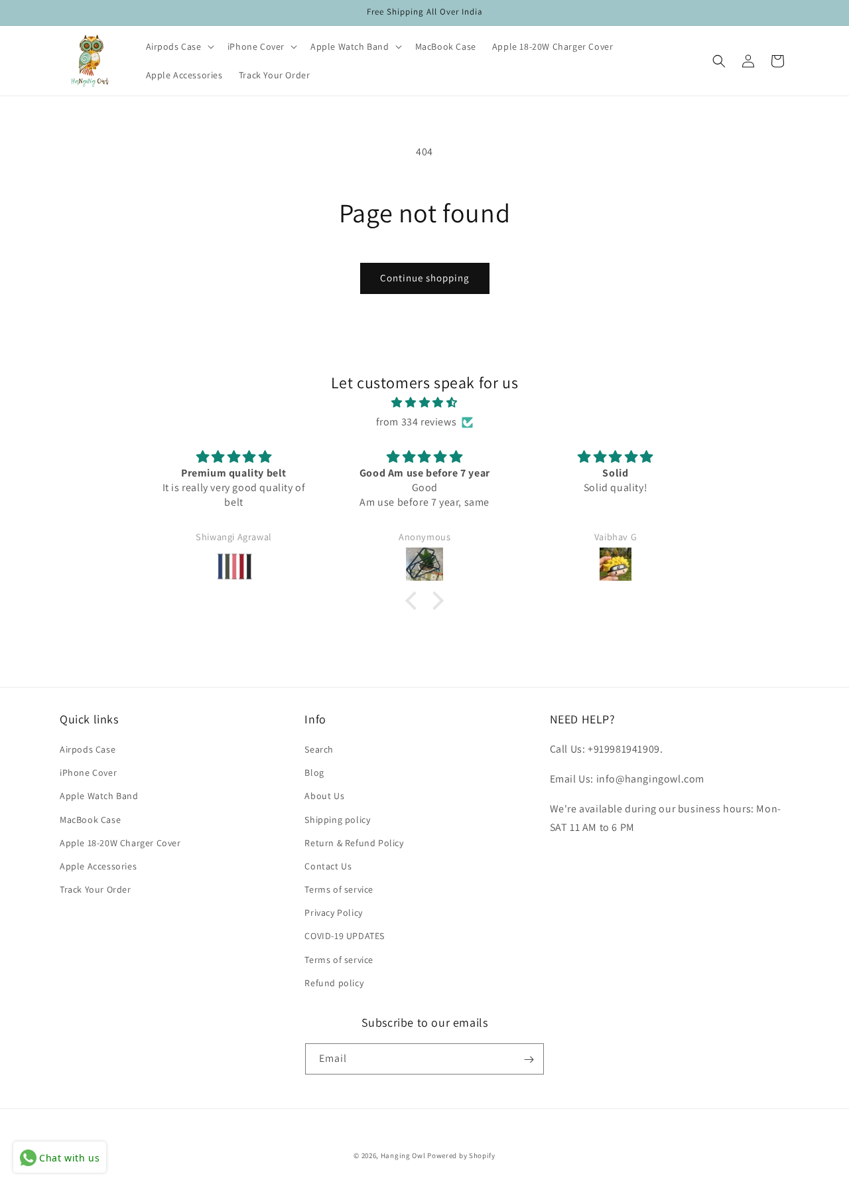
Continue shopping (425, 277)
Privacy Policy (333, 913)
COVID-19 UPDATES (344, 936)
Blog (314, 772)
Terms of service (338, 889)
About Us (324, 796)
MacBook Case (90, 820)
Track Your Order (95, 889)
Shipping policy (337, 820)
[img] (424, 403)
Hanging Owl (404, 1155)
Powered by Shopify (461, 1155)
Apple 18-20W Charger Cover (120, 843)
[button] (179, 46)
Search (319, 749)
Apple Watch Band (99, 796)
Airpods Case (87, 749)
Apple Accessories (98, 866)
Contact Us (328, 866)
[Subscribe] (528, 1059)
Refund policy (333, 983)
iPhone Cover (88, 772)
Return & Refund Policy (353, 843)
